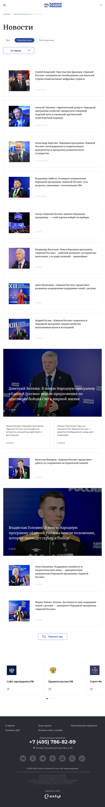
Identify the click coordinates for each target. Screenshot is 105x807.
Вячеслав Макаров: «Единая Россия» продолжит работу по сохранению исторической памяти (63, 461)
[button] (47, 698)
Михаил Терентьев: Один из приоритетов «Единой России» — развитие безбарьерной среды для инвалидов (75, 430)
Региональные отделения (84, 725)
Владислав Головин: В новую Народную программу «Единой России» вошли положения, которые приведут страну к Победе (52, 533)
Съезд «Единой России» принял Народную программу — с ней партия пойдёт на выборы (62, 216)
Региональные (46, 40)
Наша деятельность (23, 14)
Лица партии (44, 725)
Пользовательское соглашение (52, 775)
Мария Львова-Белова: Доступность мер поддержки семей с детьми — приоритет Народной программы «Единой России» (65, 605)
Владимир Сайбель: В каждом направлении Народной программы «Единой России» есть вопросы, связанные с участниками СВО (61, 182)
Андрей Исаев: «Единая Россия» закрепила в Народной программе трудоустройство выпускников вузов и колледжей (61, 324)
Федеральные (24, 40)
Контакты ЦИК (12, 730)
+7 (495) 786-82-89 (52, 742)
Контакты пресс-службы (50, 730)
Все (8, 40)
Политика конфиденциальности (52, 778)
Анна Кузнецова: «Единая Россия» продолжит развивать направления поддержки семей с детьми (65, 287)
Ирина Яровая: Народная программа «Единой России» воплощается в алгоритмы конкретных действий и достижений (24, 430)
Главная (6, 14)
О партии (10, 725)
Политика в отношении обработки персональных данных (52, 780)
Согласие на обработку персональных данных (52, 783)
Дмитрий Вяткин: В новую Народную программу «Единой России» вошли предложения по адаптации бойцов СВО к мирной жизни (52, 393)
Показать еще (55, 636)
